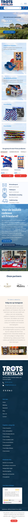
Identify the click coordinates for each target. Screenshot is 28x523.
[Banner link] (14, 58)
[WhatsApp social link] (12, 390)
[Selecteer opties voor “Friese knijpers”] (20, 175)
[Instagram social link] (8, 390)
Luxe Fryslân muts (4, 169)
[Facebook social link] (3, 390)
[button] (7, 175)
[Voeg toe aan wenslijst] (12, 156)
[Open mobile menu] (1, 8)
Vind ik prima (14, 520)
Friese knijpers (17, 169)
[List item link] (14, 402)
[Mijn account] (26, 8)
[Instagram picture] (5, 350)
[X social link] (5, 390)
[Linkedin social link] (10, 390)
